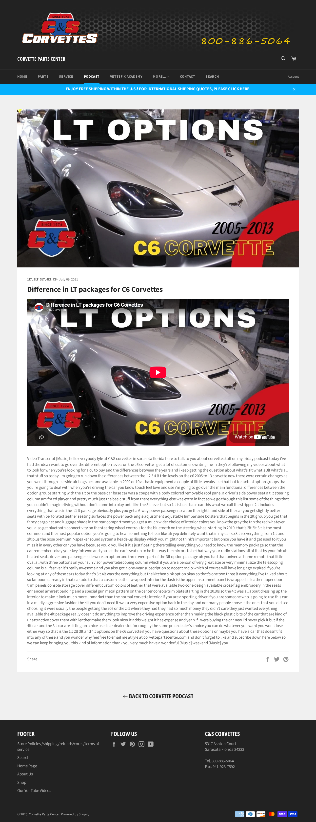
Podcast (91, 76)
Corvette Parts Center (41, 58)
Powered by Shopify (75, 814)
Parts (43, 76)
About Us (25, 774)
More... (160, 76)
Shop (21, 783)
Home (22, 76)
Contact (187, 76)
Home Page (27, 766)
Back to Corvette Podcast (160, 696)
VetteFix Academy (126, 76)
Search (212, 76)
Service (66, 76)
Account (293, 76)
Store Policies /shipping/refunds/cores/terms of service (58, 746)
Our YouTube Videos (34, 791)
